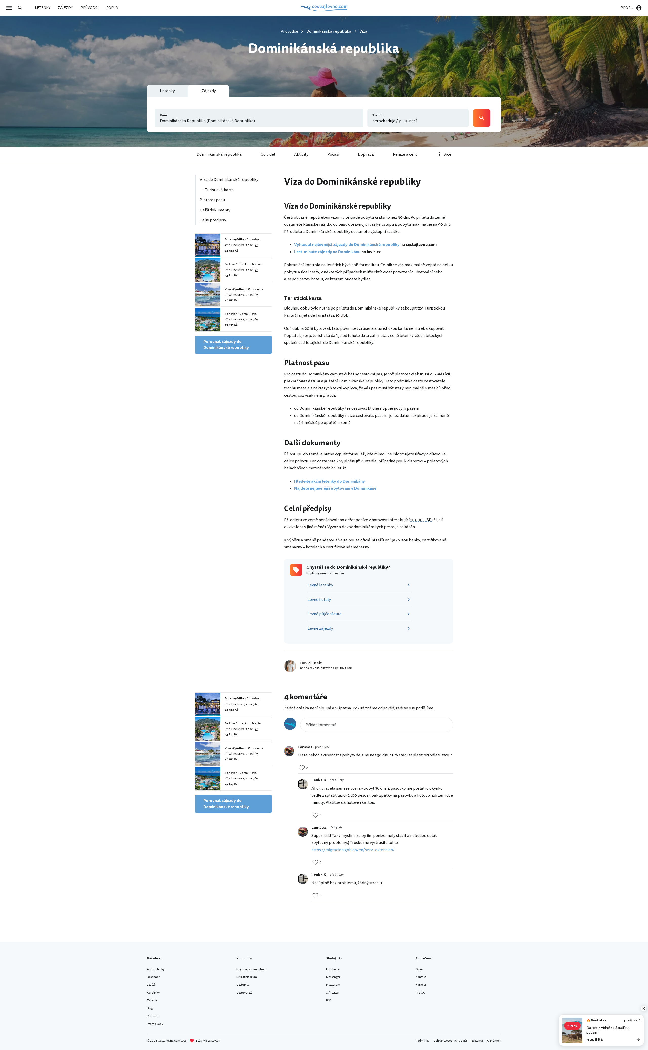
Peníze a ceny (405, 154)
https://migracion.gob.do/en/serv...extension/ (353, 850)
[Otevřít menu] (10, 7)
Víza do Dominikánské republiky (229, 180)
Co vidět (268, 154)
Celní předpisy (213, 220)
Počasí (333, 154)
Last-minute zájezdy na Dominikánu (327, 252)
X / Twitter (333, 993)
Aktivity (301, 154)
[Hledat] (21, 7)
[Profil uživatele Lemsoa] (289, 751)
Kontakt (421, 977)
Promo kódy (155, 1024)
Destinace (153, 977)
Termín (377, 115)
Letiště (151, 985)
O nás (419, 969)
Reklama (477, 1041)
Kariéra (421, 985)
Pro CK (420, 993)
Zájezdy (152, 1000)
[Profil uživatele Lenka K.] (303, 784)
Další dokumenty (215, 210)
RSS (329, 1000)
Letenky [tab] (167, 91)
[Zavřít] (644, 1008)
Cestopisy (242, 985)
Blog (150, 1008)
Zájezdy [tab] (208, 91)
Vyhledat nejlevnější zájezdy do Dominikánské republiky (347, 245)
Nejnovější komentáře (251, 969)
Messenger (333, 977)
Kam (163, 115)
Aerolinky (153, 993)
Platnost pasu (212, 200)
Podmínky (422, 1041)
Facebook (332, 969)
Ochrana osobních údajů (450, 1041)
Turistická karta (219, 190)
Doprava (366, 154)
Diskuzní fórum (246, 977)
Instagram (333, 985)
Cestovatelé (244, 993)
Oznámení (494, 1041)
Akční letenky (156, 969)
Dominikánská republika (219, 154)
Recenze (152, 1016)
